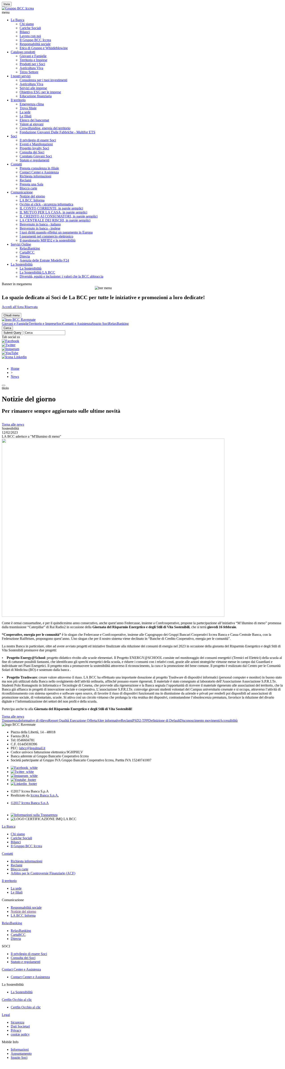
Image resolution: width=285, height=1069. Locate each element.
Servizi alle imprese (33, 88)
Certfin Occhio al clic (17, 1000)
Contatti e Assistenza (77, 323)
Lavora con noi (30, 36)
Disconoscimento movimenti (200, 720)
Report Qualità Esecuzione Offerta (72, 720)
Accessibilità (229, 720)
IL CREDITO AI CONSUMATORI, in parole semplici (59, 216)
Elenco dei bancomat (34, 120)
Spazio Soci (100, 323)
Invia (7, 4)
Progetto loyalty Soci (34, 148)
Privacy (16, 1030)
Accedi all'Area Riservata (20, 307)
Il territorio (18, 100)
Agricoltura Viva (31, 68)
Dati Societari (20, 1026)
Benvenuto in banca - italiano (40, 224)
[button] (142, 12)
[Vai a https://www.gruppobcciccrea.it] (18, 8)
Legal (6, 1015)
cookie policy (20, 1034)
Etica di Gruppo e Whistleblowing (44, 48)
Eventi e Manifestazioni (36, 144)
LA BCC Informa (32, 200)
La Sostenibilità (22, 264)
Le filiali (25, 116)
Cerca (7, 328)
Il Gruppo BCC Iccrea (35, 40)
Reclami (25, 180)
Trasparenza (10, 720)
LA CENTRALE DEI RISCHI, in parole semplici (55, 220)
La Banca (17, 20)
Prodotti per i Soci (32, 64)
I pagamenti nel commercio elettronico (46, 236)
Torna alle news (13, 424)
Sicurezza (17, 1022)
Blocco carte (28, 188)
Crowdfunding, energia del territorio (45, 128)
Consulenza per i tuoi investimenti (43, 80)
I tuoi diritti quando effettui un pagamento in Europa (56, 232)
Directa (25, 256)
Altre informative (109, 720)
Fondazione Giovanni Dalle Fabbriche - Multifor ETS (57, 132)
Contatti (16, 164)
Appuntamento (21, 1053)
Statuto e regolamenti (34, 160)
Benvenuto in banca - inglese (40, 228)
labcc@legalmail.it (32, 748)
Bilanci (25, 32)
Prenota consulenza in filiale (39, 168)
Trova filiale (28, 108)
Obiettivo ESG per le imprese (40, 92)
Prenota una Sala (31, 184)
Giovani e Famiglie (33, 56)
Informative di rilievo (33, 720)
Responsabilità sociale (35, 44)
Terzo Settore (29, 72)
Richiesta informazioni (35, 176)
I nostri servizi (21, 76)
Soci (14, 136)
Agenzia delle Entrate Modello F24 (44, 260)
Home (15, 368)
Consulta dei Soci (32, 152)
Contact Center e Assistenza (39, 172)
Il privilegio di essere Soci (38, 140)
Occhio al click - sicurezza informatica (46, 204)
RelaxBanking (30, 248)
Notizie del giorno (32, 196)
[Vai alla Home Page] (19, 319)
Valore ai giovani (31, 124)
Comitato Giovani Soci (36, 156)
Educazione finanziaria (36, 96)
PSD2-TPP (140, 720)
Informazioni (20, 1049)
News (15, 376)
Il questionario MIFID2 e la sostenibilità (47, 240)
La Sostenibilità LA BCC (37, 272)
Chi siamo (27, 24)
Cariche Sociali (30, 28)
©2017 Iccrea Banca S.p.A (30, 803)
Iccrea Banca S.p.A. (45, 795)
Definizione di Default (164, 720)
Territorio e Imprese (33, 60)
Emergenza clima (32, 104)
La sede (25, 112)
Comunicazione (22, 192)
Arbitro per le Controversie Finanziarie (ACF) (43, 873)
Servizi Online (21, 244)
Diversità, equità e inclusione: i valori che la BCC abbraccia (61, 276)
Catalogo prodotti (23, 52)
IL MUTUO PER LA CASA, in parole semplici (53, 212)
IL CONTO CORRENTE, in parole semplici (51, 208)
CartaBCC (27, 252)
